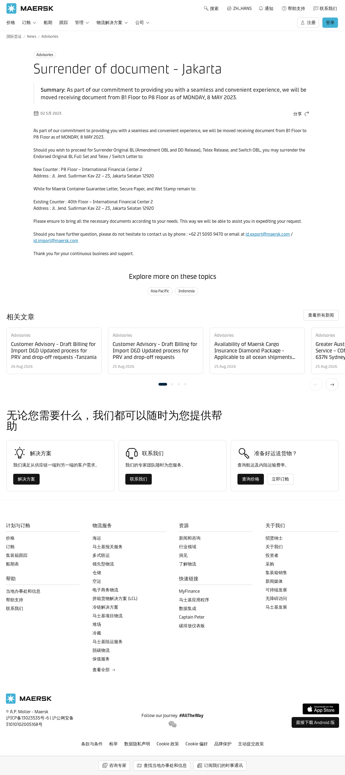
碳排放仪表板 (192, 625)
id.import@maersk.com (55, 240)
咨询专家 (117, 765)
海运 (96, 538)
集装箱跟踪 (16, 555)
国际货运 (14, 36)
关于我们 (274, 546)
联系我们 (328, 8)
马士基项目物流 (107, 615)
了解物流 (187, 564)
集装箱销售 (276, 572)
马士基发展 (276, 607)
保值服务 (101, 658)
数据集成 (187, 608)
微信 (172, 724)
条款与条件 (92, 743)
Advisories (50, 36)
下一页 (332, 384)
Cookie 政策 (168, 743)
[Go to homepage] (30, 8)
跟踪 (63, 22)
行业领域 (187, 546)
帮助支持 (296, 8)
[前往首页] (29, 702)
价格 (10, 22)
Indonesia (186, 291)
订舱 (26, 22)
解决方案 (26, 479)
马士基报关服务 (107, 546)
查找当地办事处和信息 (165, 765)
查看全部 (101, 669)
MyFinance (189, 591)
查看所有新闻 (321, 315)
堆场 (96, 624)
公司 (139, 22)
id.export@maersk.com (268, 234)
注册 (311, 22)
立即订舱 (280, 479)
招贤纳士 (274, 538)
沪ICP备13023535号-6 (27, 718)
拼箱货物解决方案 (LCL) (114, 598)
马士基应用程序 (194, 599)
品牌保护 (223, 743)
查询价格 (250, 479)
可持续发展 (276, 589)
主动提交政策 (251, 743)
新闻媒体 (274, 581)
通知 (265, 7)
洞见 (183, 555)
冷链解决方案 (105, 607)
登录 (330, 22)
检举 (113, 743)
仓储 (96, 572)
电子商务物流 (105, 589)
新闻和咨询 (190, 538)
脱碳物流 (101, 650)
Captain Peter (192, 617)
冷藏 (96, 633)
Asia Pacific (160, 291)
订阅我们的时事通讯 (223, 765)
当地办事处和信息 (23, 591)
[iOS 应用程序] (321, 709)
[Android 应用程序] (315, 722)
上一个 (315, 384)
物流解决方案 (109, 22)
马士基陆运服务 (107, 641)
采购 (269, 564)
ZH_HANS (242, 8)
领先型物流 (103, 564)
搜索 (214, 8)
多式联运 (101, 555)
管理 (79, 22)
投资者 (271, 555)
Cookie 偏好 (196, 743)
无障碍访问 (276, 598)
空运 (96, 581)
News (31, 36)
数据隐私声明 (137, 743)
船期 (48, 22)
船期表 (12, 564)
